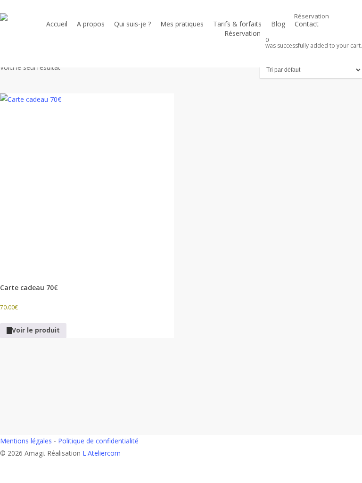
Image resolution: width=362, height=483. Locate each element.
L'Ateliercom (101, 453)
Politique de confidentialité (98, 440)
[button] (181, 477)
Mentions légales (26, 440)
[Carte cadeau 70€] (87, 180)
